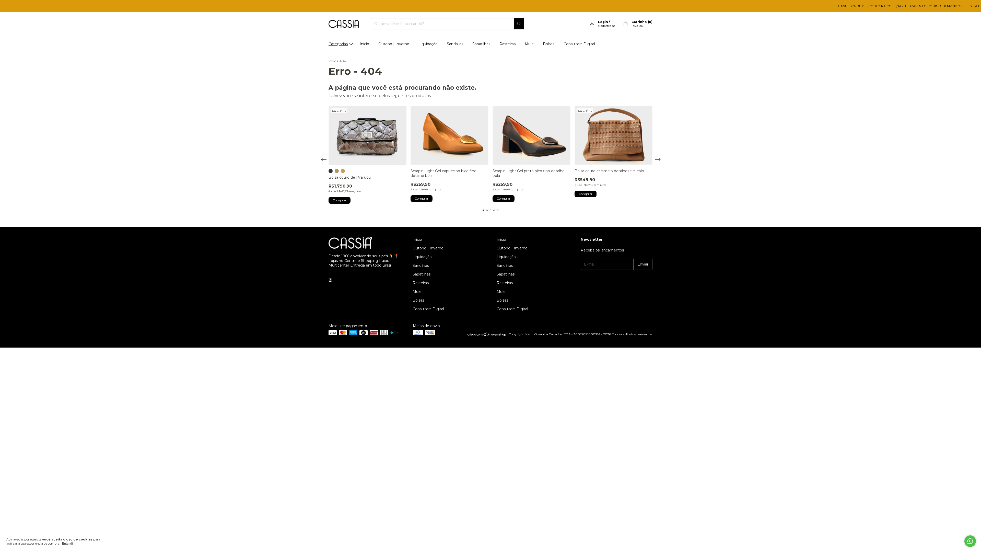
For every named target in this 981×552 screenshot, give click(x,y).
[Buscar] (519, 23)
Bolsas (548, 44)
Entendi (67, 543)
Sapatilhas (481, 44)
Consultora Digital (579, 44)
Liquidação (428, 44)
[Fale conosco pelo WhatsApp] (970, 541)
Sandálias (455, 44)
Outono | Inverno (393, 44)
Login (603, 22)
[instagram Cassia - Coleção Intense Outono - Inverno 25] (330, 280)
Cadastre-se (606, 26)
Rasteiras (507, 44)
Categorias (338, 44)
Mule (529, 44)
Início (364, 44)
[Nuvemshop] (487, 335)
